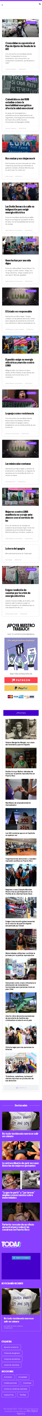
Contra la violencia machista (15, 1389)
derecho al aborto (11, 1347)
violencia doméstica (12, 1359)
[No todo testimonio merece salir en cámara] (21, 1301)
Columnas (27, 1383)
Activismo (8, 1377)
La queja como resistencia (19, 413)
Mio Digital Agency (27, 1412)
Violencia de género (12, 1353)
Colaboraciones (10, 1383)
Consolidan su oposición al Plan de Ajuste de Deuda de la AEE (20, 46)
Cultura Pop (9, 1395)
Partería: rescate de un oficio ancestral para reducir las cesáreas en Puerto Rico (18, 1227)
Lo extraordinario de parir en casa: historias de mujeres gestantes (20, 1164)
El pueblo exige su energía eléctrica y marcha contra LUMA (19, 362)
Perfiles (23, 1395)
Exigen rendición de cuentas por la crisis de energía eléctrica (17, 592)
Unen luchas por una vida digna (18, 262)
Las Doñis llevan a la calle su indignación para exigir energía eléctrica (19, 209)
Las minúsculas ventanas (18, 463)
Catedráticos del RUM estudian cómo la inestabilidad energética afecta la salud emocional (19, 104)
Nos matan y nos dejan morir (20, 158)
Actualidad (22, 1377)
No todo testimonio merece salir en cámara (20, 1135)
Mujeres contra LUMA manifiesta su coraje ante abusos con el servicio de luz (19, 516)
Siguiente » (21, 1232)
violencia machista (11, 1365)
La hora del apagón (15, 548)
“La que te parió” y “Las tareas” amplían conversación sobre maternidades (18, 1195)
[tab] (21, 713)
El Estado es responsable (18, 311)
